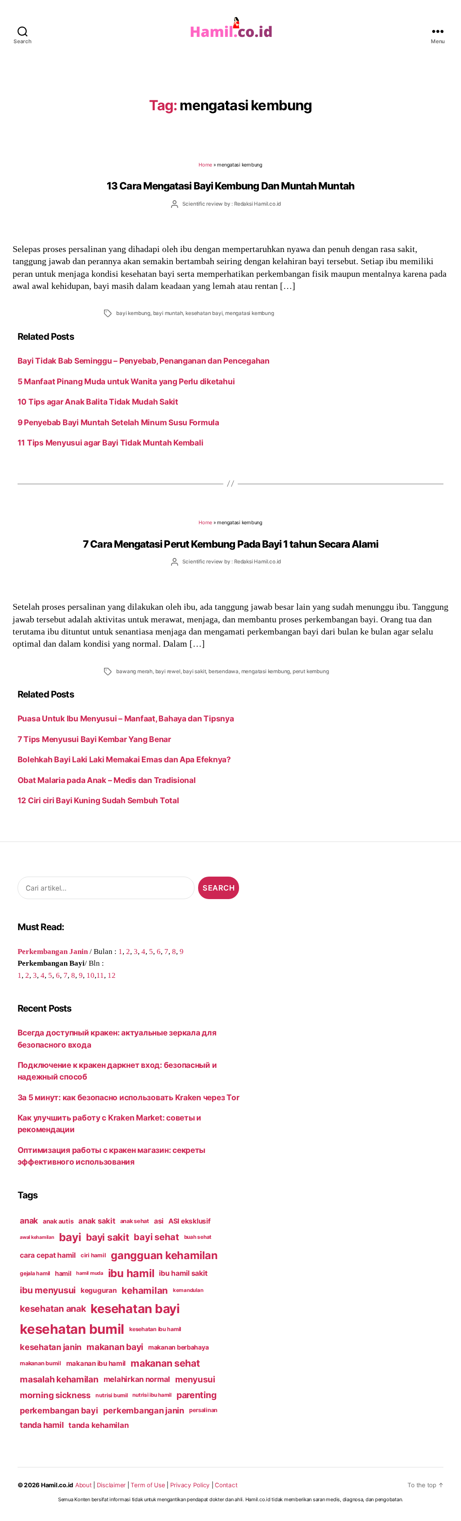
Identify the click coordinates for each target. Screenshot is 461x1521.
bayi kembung (133, 313)
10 (90, 975)
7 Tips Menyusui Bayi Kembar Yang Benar (94, 739)
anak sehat (134, 1221)
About (83, 1485)
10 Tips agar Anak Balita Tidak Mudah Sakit (98, 401)
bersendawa (223, 671)
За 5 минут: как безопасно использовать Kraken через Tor (129, 1097)
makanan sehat (165, 1363)
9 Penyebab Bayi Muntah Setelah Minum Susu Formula (118, 422)
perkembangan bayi (59, 1410)
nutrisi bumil (111, 1395)
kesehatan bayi (203, 313)
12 (112, 975)
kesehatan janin (50, 1347)
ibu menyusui (48, 1290)
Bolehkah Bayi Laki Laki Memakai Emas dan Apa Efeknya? (124, 759)
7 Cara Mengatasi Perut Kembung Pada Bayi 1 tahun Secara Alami (230, 544)
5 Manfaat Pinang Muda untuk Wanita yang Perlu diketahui (126, 381)
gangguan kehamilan (164, 1255)
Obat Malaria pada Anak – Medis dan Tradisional (107, 780)
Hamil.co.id (57, 1485)
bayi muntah (168, 313)
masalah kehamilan (59, 1379)
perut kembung (311, 671)
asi (158, 1221)
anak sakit (96, 1220)
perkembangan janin (143, 1410)
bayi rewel (168, 671)
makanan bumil (40, 1363)
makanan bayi (114, 1346)
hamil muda (89, 1273)
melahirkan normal (137, 1379)
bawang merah (134, 671)
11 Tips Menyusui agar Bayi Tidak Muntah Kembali (110, 442)
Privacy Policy (190, 1485)
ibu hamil (131, 1273)
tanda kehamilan (98, 1425)
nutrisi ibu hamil (152, 1395)
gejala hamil (35, 1273)
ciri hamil (93, 1255)
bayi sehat (156, 1237)
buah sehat (198, 1237)
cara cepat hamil (48, 1255)
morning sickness (55, 1395)
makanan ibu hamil (96, 1363)
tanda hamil (41, 1425)
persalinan (203, 1410)
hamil (63, 1273)
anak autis (58, 1221)
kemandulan (188, 1290)
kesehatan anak (53, 1308)
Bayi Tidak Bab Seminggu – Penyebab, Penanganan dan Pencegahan (144, 360)
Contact (226, 1485)
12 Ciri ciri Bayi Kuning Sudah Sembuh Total (98, 800)
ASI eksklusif (189, 1221)
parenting (196, 1395)
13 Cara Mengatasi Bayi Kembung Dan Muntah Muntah (230, 186)
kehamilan (145, 1290)
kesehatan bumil (72, 1329)
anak (29, 1220)
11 (100, 975)
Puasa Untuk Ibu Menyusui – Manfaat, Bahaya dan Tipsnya (126, 718)
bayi (70, 1237)
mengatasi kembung (249, 313)
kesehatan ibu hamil (155, 1329)
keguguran (99, 1290)
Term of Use (148, 1485)
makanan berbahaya (178, 1347)
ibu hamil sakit (183, 1273)
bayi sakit (194, 671)
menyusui (195, 1379)
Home (205, 165)
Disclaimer (111, 1485)
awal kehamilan (37, 1237)
